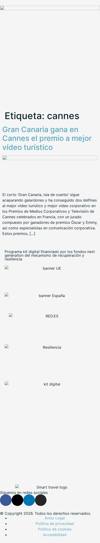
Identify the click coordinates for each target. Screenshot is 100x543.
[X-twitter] (17, 500)
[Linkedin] (29, 500)
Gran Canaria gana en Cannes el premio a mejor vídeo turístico (47, 138)
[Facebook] (6, 500)
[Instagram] (41, 500)
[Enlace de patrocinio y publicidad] (50, 8)
